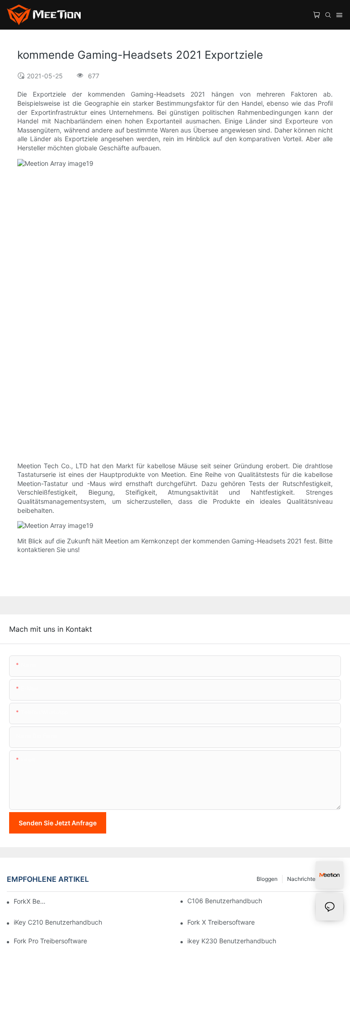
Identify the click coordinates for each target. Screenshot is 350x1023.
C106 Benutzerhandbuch (224, 901)
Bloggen (267, 878)
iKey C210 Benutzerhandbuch (58, 922)
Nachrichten (303, 878)
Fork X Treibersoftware (221, 922)
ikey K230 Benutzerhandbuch (231, 941)
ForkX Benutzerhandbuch (31, 901)
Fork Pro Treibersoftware (50, 941)
